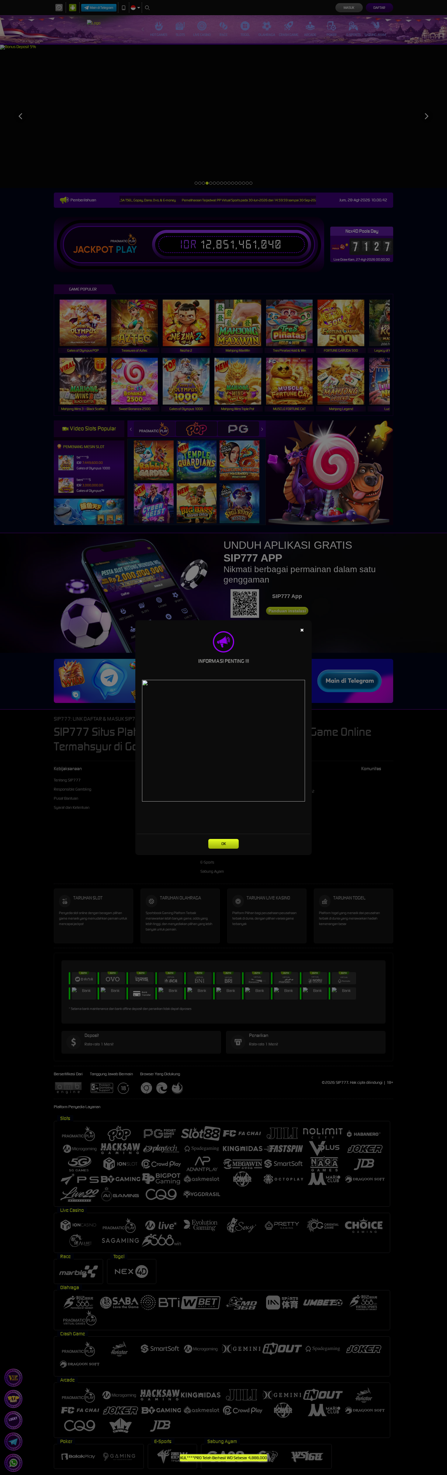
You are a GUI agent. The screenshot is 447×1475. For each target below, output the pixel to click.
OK (223, 843)
